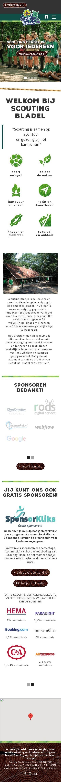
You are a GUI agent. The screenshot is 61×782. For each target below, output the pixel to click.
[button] (54, 18)
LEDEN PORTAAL (14, 5)
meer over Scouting (31, 54)
